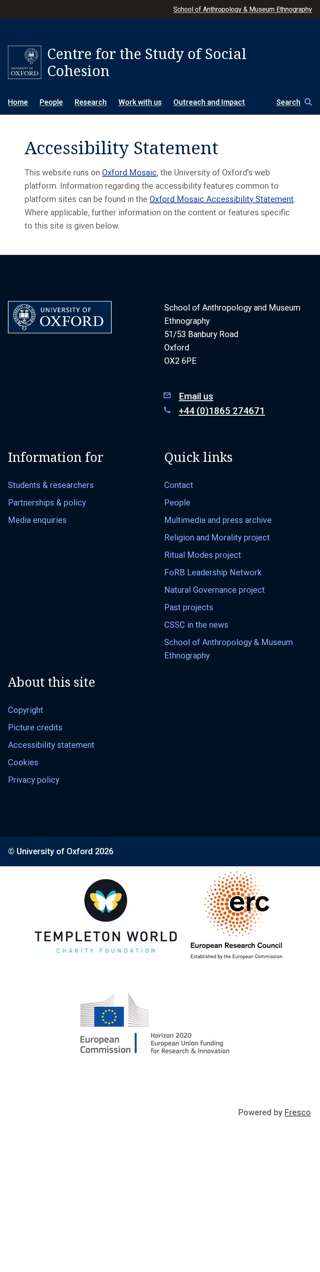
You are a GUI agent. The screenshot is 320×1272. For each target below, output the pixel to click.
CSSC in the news (196, 625)
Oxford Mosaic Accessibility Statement (222, 199)
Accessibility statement (51, 745)
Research (91, 102)
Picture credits (35, 727)
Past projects (188, 607)
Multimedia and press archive (218, 520)
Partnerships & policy (47, 503)
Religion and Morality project (217, 537)
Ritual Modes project (202, 555)
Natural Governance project (214, 590)
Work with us (140, 102)
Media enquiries (37, 520)
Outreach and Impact (209, 102)
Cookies (23, 762)
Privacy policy (33, 780)
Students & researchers (51, 485)
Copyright (25, 710)
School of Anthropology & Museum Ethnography (242, 9)
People (51, 102)
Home (18, 102)
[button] (290, 102)
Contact (178, 485)
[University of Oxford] (24, 62)
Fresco (298, 1112)
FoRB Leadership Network (213, 572)
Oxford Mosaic (129, 172)
